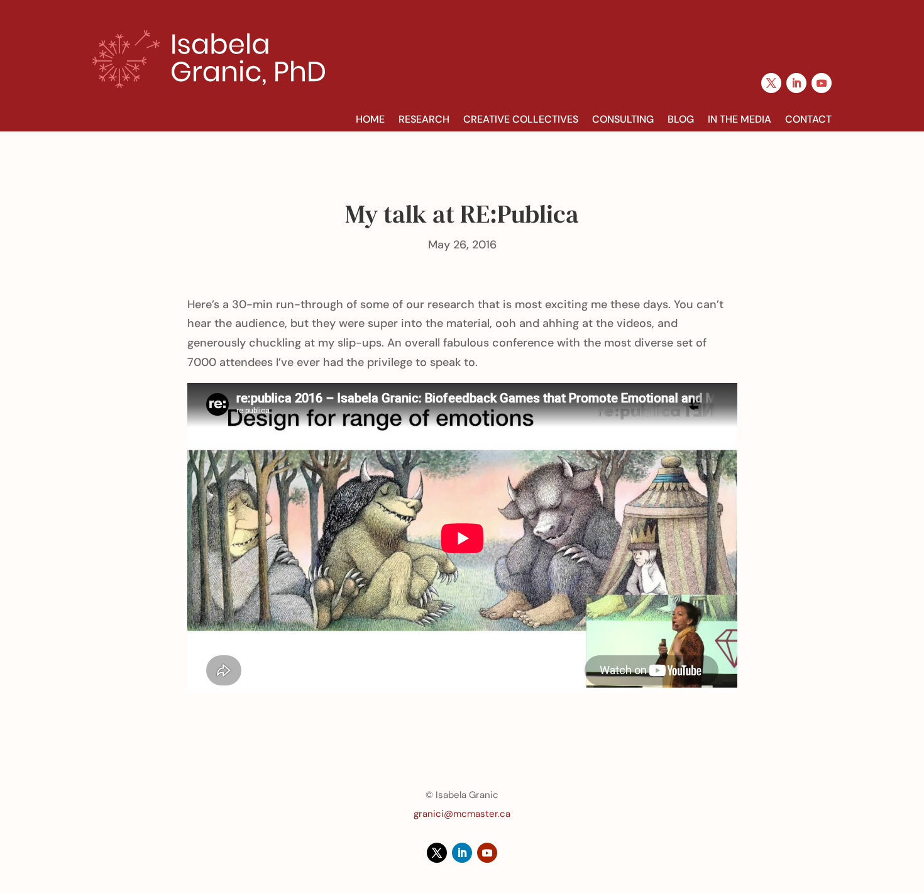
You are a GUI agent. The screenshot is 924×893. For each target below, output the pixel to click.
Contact (808, 119)
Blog (681, 119)
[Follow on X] (771, 83)
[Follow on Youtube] (821, 83)
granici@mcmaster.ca (462, 813)
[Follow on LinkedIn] (796, 83)
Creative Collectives (520, 119)
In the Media (739, 119)
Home (370, 119)
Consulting (623, 119)
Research (424, 119)
